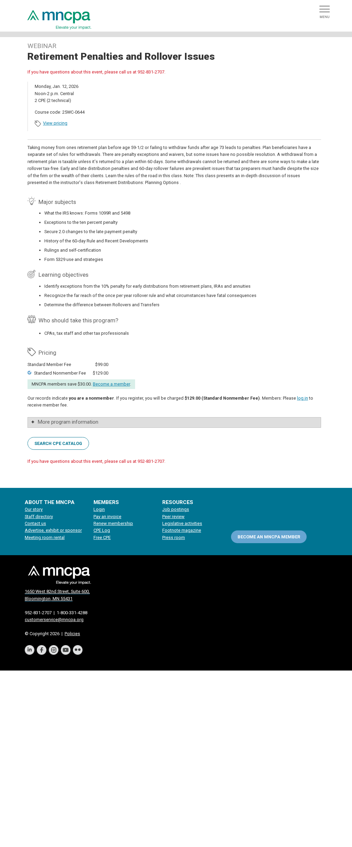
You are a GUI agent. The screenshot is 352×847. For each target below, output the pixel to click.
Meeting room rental (45, 537)
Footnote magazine (181, 530)
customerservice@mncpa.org (54, 619)
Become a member (111, 384)
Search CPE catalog (58, 443)
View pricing (55, 123)
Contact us (35, 523)
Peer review (173, 516)
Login (99, 509)
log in (302, 398)
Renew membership (113, 523)
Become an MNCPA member (269, 536)
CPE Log (102, 530)
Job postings (175, 509)
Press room (173, 537)
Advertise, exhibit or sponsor (53, 530)
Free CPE (102, 537)
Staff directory (39, 516)
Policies (72, 633)
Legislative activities (182, 523)
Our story (34, 509)
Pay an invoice (107, 516)
